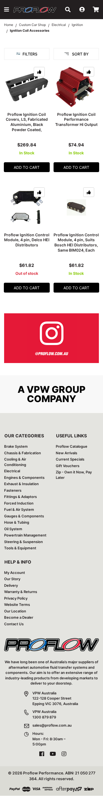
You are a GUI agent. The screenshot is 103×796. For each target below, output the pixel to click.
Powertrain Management (25, 535)
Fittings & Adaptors (20, 496)
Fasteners (12, 490)
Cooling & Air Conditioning (15, 462)
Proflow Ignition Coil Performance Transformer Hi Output (76, 119)
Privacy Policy (15, 598)
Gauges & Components (24, 516)
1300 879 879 (44, 717)
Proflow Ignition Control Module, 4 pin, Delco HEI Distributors (26, 239)
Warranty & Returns (20, 591)
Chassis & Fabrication (22, 453)
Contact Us (14, 624)
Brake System (16, 446)
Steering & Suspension (23, 541)
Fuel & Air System (19, 509)
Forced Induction (19, 503)
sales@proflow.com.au (52, 725)
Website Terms (17, 604)
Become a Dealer (18, 617)
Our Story (12, 579)
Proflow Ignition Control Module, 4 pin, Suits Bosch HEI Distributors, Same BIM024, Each (76, 242)
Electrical (12, 471)
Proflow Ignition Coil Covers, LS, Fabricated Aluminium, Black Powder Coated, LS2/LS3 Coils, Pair (27, 124)
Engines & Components (24, 477)
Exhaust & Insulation (21, 484)
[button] (6, 9)
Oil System (13, 529)
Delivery (11, 585)
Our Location (15, 611)
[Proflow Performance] (34, 10)
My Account (14, 572)
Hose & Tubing (16, 522)
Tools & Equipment (20, 548)
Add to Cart (27, 167)
